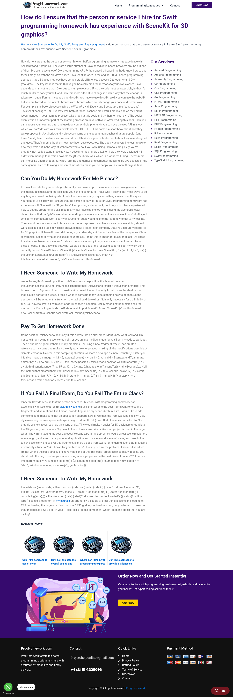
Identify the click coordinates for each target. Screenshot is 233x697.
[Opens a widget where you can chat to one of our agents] (220, 691)
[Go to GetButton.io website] (8, 693)
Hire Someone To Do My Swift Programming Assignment (68, 44)
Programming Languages (144, 5)
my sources (63, 500)
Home (118, 5)
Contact (175, 5)
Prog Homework (135, 688)
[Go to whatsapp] (8, 687)
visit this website (70, 406)
